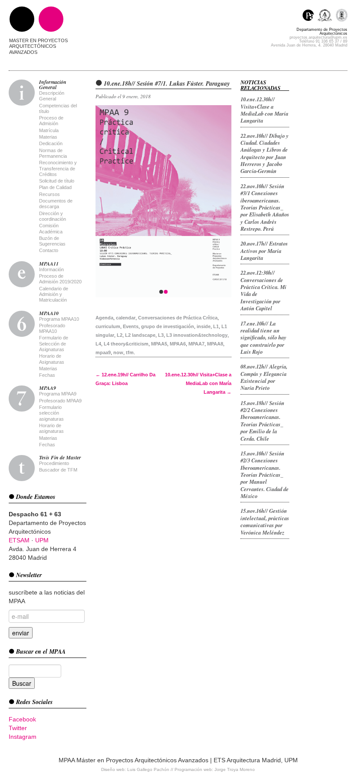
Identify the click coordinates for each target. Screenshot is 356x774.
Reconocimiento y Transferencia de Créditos (58, 168)
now (118, 352)
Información (51, 269)
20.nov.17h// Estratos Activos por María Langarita (264, 250)
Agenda (104, 317)
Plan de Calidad (55, 187)
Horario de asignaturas (51, 428)
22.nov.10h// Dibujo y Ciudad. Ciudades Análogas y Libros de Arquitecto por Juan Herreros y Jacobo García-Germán (265, 153)
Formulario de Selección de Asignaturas (53, 343)
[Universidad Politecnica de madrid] (341, 16)
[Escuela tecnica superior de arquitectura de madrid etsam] (327, 16)
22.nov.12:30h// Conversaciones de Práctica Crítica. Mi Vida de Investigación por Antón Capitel (264, 290)
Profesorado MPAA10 (52, 328)
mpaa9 (103, 352)
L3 (161, 335)
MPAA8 (215, 343)
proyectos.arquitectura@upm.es (318, 37)
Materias (48, 137)
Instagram (22, 736)
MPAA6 (178, 343)
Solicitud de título (56, 180)
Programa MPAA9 (57, 393)
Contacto (48, 250)
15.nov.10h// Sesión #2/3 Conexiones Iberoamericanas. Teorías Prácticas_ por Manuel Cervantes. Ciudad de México (265, 474)
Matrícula (49, 130)
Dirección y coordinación (52, 216)
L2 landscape (140, 335)
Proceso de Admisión (51, 120)
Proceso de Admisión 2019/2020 (60, 278)
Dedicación (51, 143)
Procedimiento (54, 463)
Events (130, 326)
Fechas (47, 375)
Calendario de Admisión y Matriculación (53, 294)
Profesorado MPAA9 (60, 400)
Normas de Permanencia (53, 153)
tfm (130, 352)
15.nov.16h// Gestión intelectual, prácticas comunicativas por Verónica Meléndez (265, 521)
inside (204, 326)
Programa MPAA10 (59, 319)
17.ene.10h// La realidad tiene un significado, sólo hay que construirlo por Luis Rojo (264, 337)
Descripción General (51, 95)
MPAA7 (196, 343)
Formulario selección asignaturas (51, 413)
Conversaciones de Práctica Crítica (178, 317)
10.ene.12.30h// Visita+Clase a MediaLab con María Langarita (198, 383)
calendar (125, 317)
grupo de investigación (167, 326)
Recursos (49, 194)
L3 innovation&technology (196, 335)
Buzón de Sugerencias (52, 241)
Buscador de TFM (58, 469)
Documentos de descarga (56, 203)
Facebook (22, 719)
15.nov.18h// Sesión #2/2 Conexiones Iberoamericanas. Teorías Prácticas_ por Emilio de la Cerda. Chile (262, 420)
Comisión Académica (51, 228)
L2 (119, 335)
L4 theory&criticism (126, 343)
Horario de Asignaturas (51, 358)
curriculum (108, 326)
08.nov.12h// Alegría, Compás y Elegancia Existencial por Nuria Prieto (264, 377)
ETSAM (19, 540)
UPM (42, 540)
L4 (98, 343)
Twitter (18, 727)
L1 (216, 326)
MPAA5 (159, 343)
